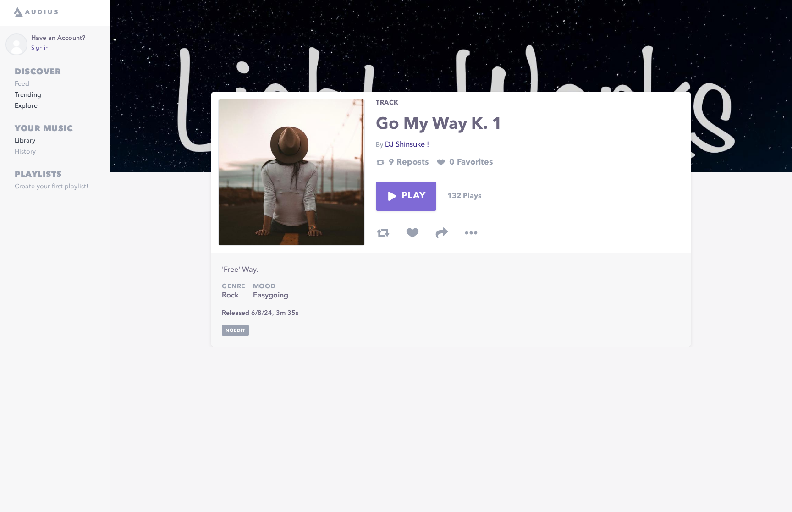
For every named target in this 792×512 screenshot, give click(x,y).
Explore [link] (26, 106)
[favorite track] (412, 233)
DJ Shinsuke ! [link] (407, 145)
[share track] (441, 233)
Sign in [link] (40, 48)
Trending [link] (28, 95)
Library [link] (25, 141)
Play (413, 196)
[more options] (471, 233)
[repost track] (383, 233)
